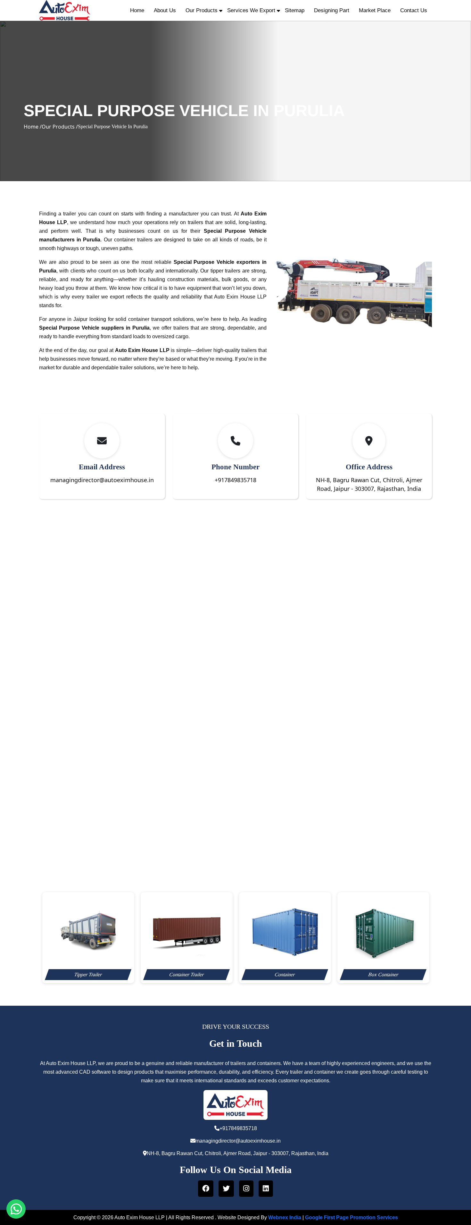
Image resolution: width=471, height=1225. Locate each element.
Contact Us (413, 10)
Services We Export (251, 10)
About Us (165, 10)
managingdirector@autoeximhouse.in (102, 480)
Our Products (202, 10)
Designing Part (331, 10)
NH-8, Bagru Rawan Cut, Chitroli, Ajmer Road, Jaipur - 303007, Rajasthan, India (237, 1153)
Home (137, 10)
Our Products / (60, 126)
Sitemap (294, 10)
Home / (33, 126)
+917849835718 (235, 480)
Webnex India (284, 1217)
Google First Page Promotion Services (351, 1217)
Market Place (375, 10)
